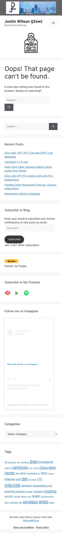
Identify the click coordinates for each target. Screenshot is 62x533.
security (9, 496)
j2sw (25, 405)
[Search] (9, 107)
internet (10, 479)
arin (18, 462)
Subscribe (14, 239)
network (26, 485)
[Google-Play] (18, 293)
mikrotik (12, 485)
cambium (20, 467)
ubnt (7, 502)
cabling (8, 468)
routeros (38, 491)
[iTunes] (9, 293)
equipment (32, 473)
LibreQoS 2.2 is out (16, 161)
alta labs (12, 462)
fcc (39, 473)
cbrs (30, 468)
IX (29, 479)
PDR (50, 486)
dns (17, 473)
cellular (36, 468)
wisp (43, 501)
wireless (30, 501)
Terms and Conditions (23, 527)
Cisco (43, 467)
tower (36, 496)
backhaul (25, 462)
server (17, 496)
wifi (20, 502)
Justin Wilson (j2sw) (23, 21)
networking (40, 485)
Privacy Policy (42, 527)
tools (29, 497)
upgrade (14, 502)
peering (9, 491)
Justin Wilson (13, 405)
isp (25, 478)
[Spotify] (28, 293)
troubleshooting (47, 496)
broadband (45, 462)
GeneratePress (31, 520)
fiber (44, 473)
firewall (51, 474)
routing (50, 491)
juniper (33, 480)
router (29, 491)
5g (6, 462)
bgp (34, 461)
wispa (51, 502)
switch (24, 496)
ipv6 (18, 479)
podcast (20, 491)
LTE (39, 479)
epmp (23, 473)
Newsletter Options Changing (22, 193)
